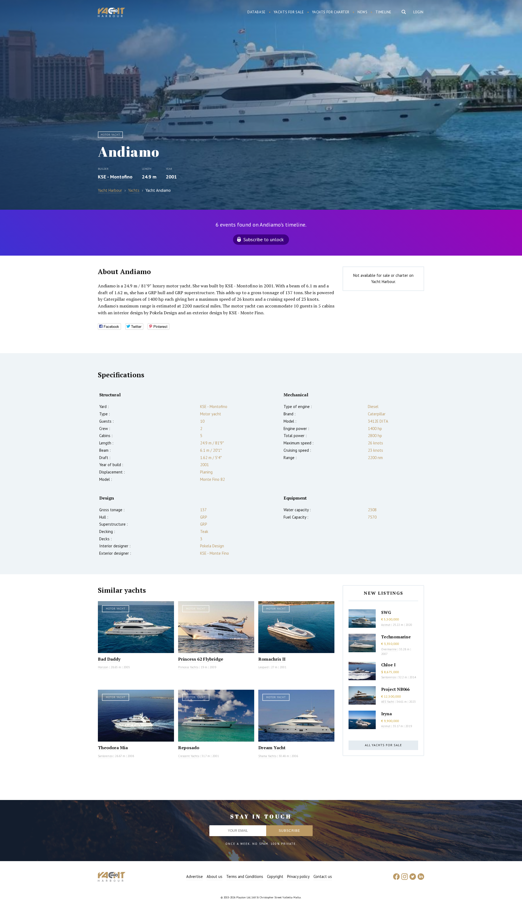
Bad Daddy (109, 659)
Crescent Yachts (188, 756)
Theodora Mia (113, 748)
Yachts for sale (289, 12)
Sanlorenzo (105, 756)
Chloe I (388, 664)
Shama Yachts (267, 756)
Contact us (322, 876)
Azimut (385, 625)
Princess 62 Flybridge (200, 659)
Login (418, 12)
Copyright (275, 876)
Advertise (194, 876)
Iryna (386, 713)
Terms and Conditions (244, 876)
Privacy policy (298, 876)
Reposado (188, 748)
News (362, 12)
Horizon (103, 667)
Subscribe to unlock (263, 239)
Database (256, 12)
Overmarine (389, 649)
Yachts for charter (331, 12)
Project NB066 (395, 689)
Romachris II (271, 659)
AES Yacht (387, 702)
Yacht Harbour (111, 13)
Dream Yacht (271, 748)
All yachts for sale (383, 745)
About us (214, 876)
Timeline (383, 12)
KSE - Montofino (115, 177)
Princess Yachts (188, 667)
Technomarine (396, 636)
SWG (386, 612)
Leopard (263, 667)
